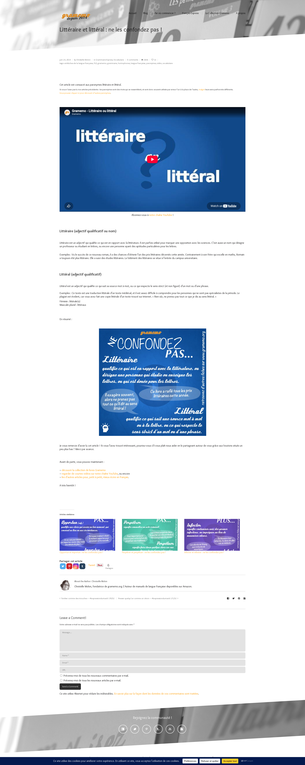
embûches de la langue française (78, 63)
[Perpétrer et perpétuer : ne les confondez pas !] (151, 535)
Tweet (91, 565)
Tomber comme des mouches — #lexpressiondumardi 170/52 (87, 598)
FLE (95, 63)
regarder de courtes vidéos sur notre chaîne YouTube (90, 473)
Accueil (132, 13)
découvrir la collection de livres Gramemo (84, 470)
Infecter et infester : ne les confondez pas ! (204, 552)
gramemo (102, 63)
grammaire (112, 63)
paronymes (151, 63)
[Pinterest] (146, 729)
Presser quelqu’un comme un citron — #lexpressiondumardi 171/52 (147, 598)
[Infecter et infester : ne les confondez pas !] (214, 535)
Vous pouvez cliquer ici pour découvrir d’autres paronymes (85, 93)
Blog (145, 13)
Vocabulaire (119, 59)
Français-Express (190, 13)
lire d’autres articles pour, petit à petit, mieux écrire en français (95, 477)
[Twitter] (63, 566)
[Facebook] (123, 729)
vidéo (159, 63)
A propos (240, 13)
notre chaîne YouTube (160, 215)
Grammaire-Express (104, 59)
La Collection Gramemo (217, 13)
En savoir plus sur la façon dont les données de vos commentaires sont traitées (156, 693)
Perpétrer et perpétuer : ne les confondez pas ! (144, 552)
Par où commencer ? (165, 13)
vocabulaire (168, 63)
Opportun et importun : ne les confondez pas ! (81, 552)
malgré (202, 89)
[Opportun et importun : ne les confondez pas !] (89, 535)
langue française (138, 63)
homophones (124, 63)
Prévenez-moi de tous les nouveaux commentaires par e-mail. (96, 675)
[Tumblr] (82, 566)
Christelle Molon (83, 59)
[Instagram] (76, 566)
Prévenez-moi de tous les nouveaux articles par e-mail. (92, 680)
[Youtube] (170, 729)
